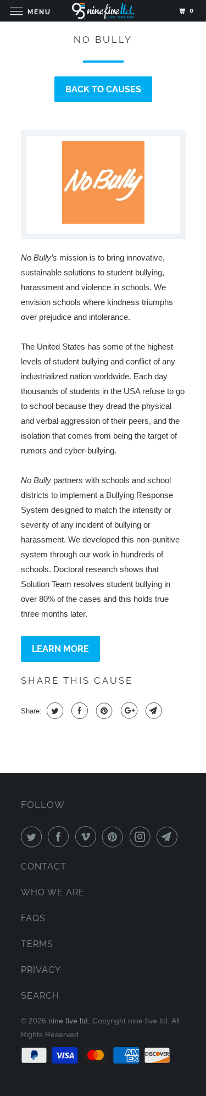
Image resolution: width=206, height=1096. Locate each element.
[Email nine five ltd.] (169, 836)
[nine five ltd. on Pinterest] (114, 836)
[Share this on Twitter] (53, 710)
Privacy (41, 970)
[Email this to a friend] (152, 710)
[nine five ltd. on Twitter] (33, 836)
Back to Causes (103, 89)
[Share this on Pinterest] (103, 710)
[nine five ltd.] (103, 10)
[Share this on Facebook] (78, 710)
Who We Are (53, 892)
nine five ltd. (69, 1020)
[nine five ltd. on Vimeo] (88, 836)
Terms (37, 944)
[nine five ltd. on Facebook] (60, 836)
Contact (43, 866)
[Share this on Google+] (127, 710)
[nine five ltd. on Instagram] (142, 836)
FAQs (33, 918)
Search (40, 995)
